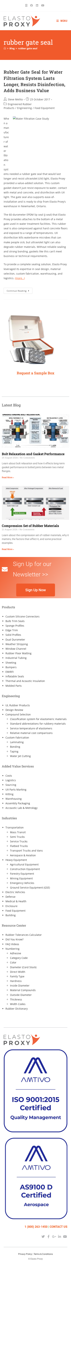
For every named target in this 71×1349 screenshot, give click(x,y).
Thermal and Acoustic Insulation (25, 681)
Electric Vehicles (15, 892)
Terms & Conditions (43, 1254)
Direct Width (17, 972)
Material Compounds (23, 990)
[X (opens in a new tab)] (27, 5)
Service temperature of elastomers (31, 728)
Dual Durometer (15, 639)
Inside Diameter (19, 985)
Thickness (16, 999)
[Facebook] (48, 1236)
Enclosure (11, 906)
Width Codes (17, 1004)
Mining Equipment (21, 878)
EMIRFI (9, 671)
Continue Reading (19, 290)
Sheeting (10, 662)
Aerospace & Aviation (23, 855)
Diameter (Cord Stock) (23, 967)
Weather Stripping (16, 644)
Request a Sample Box (35, 373)
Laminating (17, 742)
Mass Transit (18, 832)
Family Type (17, 976)
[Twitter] (43, 1236)
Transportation (14, 827)
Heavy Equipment (16, 860)
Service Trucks (18, 841)
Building (10, 915)
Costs (8, 775)
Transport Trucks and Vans (26, 850)
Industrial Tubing (16, 658)
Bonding (15, 746)
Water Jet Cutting (20, 756)
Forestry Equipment (22, 873)
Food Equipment (45, 108)
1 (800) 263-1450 (36, 1226)
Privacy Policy (25, 1254)
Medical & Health (15, 901)
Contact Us (58, 1226)
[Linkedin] (59, 1236)
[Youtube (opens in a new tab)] (43, 5)
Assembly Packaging (17, 803)
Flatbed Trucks (19, 846)
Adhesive (15, 953)
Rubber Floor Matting (18, 653)
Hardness (16, 981)
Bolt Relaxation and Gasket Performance (33, 454)
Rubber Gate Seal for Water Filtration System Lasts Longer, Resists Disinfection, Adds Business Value (35, 81)
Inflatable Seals (14, 676)
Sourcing (10, 785)
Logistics (10, 780)
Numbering (12, 948)
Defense (10, 896)
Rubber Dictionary (16, 1008)
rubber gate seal (27, 48)
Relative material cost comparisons (31, 733)
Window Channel (15, 648)
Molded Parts (13, 685)
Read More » (8, 477)
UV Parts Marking (15, 789)
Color (13, 962)
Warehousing (13, 798)
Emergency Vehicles (22, 883)
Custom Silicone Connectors (22, 616)
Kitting (9, 794)
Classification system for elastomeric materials (38, 719)
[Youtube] (65, 1236)
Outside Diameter (21, 995)
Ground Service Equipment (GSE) (30, 887)
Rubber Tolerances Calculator (23, 935)
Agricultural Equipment (24, 864)
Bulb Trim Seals (15, 621)
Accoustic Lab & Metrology (21, 808)
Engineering (24, 108)
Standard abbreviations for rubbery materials (38, 723)
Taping (14, 751)
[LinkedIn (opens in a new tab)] (37, 5)
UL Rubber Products (17, 705)
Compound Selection (18, 714)
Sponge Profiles (14, 625)
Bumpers (11, 667)
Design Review (14, 710)
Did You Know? (14, 939)
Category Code (19, 958)
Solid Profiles (13, 634)
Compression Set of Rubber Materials (30, 525)
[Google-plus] (54, 1236)
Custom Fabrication (17, 737)
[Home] (5, 48)
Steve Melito (15, 99)
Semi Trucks (17, 837)
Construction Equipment (25, 869)
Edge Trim (11, 630)
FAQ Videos (12, 944)
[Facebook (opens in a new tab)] (31, 5)
